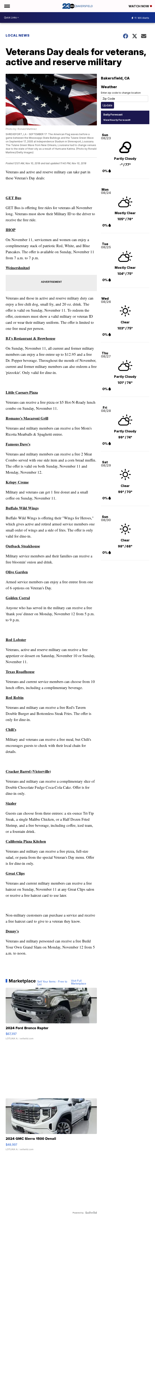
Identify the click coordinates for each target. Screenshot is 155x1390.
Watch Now (139, 6)
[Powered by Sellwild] (91, 1212)
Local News (18, 35)
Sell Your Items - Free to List (52, 983)
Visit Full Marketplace (78, 982)
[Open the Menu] (6, 6)
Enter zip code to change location (121, 92)
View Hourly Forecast (116, 120)
